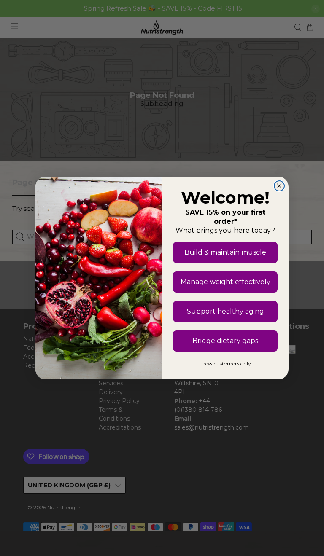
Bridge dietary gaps (225, 341)
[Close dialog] (279, 186)
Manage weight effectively (225, 282)
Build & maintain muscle (225, 252)
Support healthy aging (225, 311)
